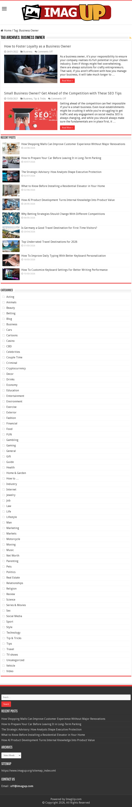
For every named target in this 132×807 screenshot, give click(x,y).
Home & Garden (16, 473)
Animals (11, 302)
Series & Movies (16, 605)
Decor (10, 374)
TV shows (12, 654)
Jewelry (10, 495)
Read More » (67, 80)
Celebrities (13, 352)
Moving (11, 544)
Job (8, 500)
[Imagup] (66, 12)
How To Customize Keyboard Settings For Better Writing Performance (64, 269)
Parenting (12, 561)
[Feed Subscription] (130, 37)
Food (9, 429)
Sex (8, 610)
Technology (13, 632)
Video (9, 671)
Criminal (11, 363)
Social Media (14, 616)
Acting (10, 296)
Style (9, 627)
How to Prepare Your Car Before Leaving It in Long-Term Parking (61, 158)
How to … (12, 478)
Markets (11, 533)
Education (12, 390)
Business (27, 51)
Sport (9, 621)
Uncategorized (15, 660)
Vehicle (10, 665)
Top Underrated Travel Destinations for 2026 (49, 241)
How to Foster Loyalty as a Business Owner (37, 46)
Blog (9, 318)
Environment (14, 401)
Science (10, 599)
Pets (9, 566)
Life (8, 511)
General (11, 451)
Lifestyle (11, 517)
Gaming (11, 445)
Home (7, 30)
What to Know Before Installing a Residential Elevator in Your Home (63, 186)
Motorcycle (13, 539)
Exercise (11, 407)
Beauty (10, 307)
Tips (9, 643)
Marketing (12, 528)
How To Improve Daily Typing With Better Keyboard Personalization (63, 255)
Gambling (12, 440)
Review (10, 594)
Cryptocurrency (16, 368)
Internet (11, 489)
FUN (9, 434)
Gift (8, 456)
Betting (10, 313)
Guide (10, 462)
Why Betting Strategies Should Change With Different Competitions (63, 214)
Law (8, 506)
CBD (9, 346)
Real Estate (13, 577)
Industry (11, 484)
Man (9, 522)
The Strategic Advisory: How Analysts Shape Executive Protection (61, 172)
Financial (11, 423)
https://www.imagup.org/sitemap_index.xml (28, 770)
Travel (10, 649)
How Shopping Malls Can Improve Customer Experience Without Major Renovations (73, 144)
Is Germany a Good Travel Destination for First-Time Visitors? (59, 227)
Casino (10, 341)
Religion (11, 588)
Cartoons (12, 335)
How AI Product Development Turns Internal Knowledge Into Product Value (68, 200)
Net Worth (12, 555)
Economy (12, 385)
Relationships (14, 583)
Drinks (10, 379)
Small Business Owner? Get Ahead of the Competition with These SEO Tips (63, 93)
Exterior (11, 412)
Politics (10, 572)
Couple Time (14, 357)
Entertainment (15, 396)
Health (10, 467)
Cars (9, 330)
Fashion (11, 418)
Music (10, 550)
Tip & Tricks (40, 98)
